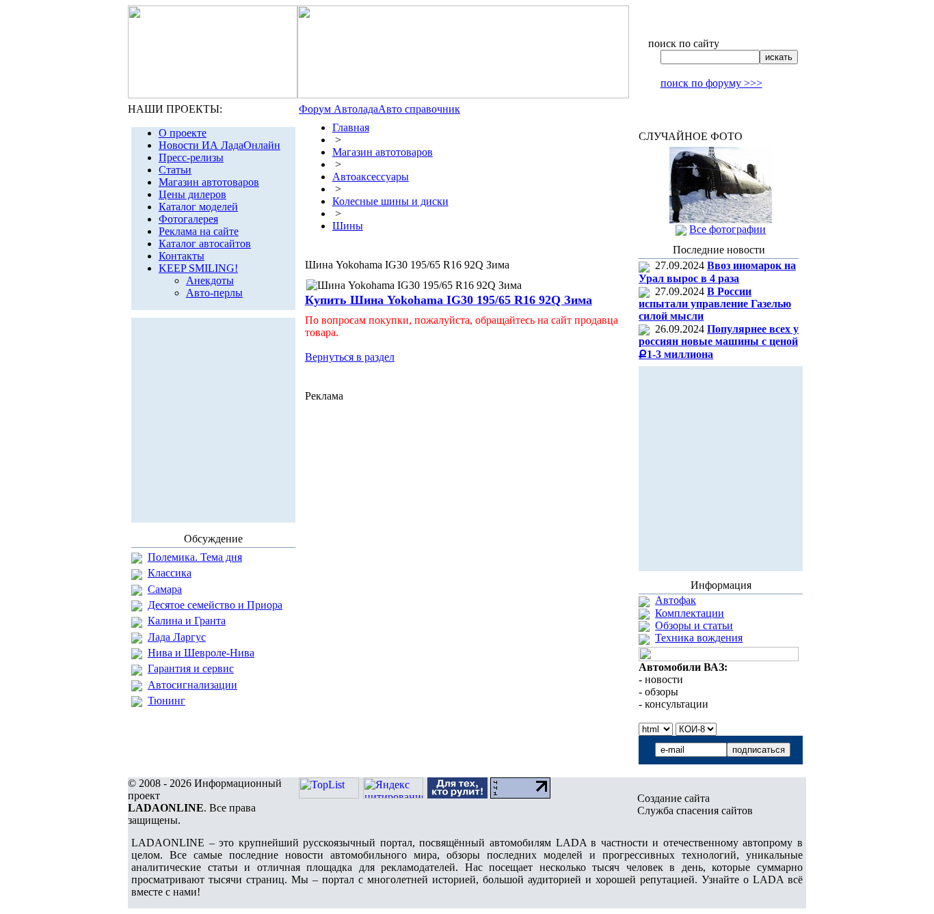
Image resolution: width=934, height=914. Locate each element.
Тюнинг (166, 700)
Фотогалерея (188, 219)
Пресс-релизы (191, 157)
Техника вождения (699, 637)
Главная (350, 127)
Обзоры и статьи (694, 625)
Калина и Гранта (187, 620)
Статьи (175, 170)
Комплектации (689, 613)
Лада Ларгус (177, 637)
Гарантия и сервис (191, 668)
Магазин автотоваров (209, 182)
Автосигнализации (192, 685)
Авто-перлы (214, 293)
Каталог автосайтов (205, 243)
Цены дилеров (192, 194)
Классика (169, 573)
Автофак (675, 600)
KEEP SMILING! (198, 268)
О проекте (182, 133)
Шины (347, 226)
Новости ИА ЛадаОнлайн (219, 145)
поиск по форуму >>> (711, 83)
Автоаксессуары (370, 176)
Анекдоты (210, 280)
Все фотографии (727, 229)
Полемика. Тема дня (195, 557)
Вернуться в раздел (350, 357)
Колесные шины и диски (390, 201)
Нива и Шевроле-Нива (201, 653)
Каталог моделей (198, 206)
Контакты (181, 256)
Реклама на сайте (199, 231)
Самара (165, 589)
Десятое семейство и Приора (215, 605)
